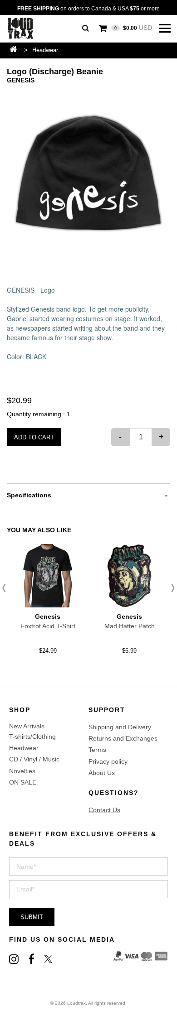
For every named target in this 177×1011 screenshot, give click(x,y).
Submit (31, 917)
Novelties (22, 771)
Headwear (45, 50)
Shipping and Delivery (119, 727)
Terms (97, 749)
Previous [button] (6, 588)
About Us (101, 772)
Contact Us (104, 810)
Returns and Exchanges (122, 738)
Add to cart (34, 437)
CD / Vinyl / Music (34, 759)
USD (133, 27)
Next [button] (170, 588)
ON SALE (22, 782)
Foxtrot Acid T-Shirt (47, 626)
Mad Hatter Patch (129, 626)
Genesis (20, 80)
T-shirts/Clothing (32, 736)
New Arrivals (26, 726)
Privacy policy (108, 761)
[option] (88, 176)
